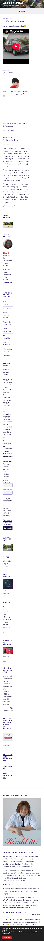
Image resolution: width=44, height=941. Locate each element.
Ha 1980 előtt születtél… (14, 21)
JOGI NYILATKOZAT (7, 775)
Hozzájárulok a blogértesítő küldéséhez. (7, 500)
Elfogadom (7, 937)
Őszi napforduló (10, 140)
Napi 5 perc (7, 308)
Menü (23, 11)
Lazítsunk (6, 356)
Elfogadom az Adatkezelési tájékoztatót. (7, 522)
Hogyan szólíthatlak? (7, 481)
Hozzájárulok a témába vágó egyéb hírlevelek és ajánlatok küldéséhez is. (7, 511)
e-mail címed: (7, 489)
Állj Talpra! (13, 3)
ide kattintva (6, 934)
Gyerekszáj (8, 73)
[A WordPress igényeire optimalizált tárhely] (8, 654)
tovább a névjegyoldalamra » (7, 282)
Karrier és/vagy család (6, 315)
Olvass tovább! (8, 131)
